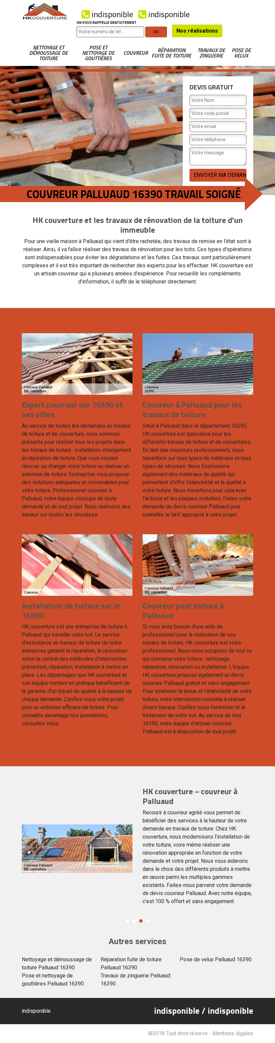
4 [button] (147, 921)
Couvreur (135, 53)
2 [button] (134, 921)
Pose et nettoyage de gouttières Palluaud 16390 (53, 979)
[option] (137, 848)
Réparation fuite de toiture (171, 53)
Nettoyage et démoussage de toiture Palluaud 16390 (57, 963)
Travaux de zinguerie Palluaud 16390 (135, 979)
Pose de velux (241, 53)
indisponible (111, 14)
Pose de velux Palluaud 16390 (216, 959)
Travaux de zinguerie (211, 53)
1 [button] (127, 921)
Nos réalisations (197, 31)
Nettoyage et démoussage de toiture (48, 52)
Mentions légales (232, 1033)
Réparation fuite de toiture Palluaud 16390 (131, 963)
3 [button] (141, 921)
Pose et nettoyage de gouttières (98, 52)
